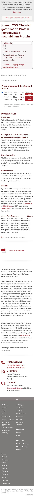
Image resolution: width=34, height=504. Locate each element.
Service (4, 468)
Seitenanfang (29, 494)
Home (4, 454)
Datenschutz (6, 483)
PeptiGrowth (9, 57)
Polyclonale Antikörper (20, 424)
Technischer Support (6, 461)
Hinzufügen (29, 94)
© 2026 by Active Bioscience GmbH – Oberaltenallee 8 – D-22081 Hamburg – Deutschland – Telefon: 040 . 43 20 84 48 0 (17, 491)
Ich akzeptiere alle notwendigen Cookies (17, 18)
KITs (24, 52)
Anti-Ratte (19, 411)
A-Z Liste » (6, 65)
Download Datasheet (16, 250)
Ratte (3, 414)
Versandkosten (25, 335)
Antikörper (16, 52)
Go (4, 45)
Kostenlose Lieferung (14, 388)
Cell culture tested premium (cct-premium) (7, 430)
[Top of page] (17, 398)
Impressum (5, 480)
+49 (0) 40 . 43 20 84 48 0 (15, 365)
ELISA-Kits (20, 429)
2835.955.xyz (27, 204)
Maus (3, 411)
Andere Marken (9, 60)
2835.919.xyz (5, 208)
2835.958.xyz (7, 206)
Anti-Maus (19, 408)
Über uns (5, 471)
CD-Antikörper (21, 414)
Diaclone (19, 57)
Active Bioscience (10, 55)
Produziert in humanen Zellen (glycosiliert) (8, 422)
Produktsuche (7, 43)
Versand (4, 465)
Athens (21, 55)
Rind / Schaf (6, 417)
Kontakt (4, 457)
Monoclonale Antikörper (20, 418)
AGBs (4, 477)
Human (4, 408)
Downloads (5, 474)
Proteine (7, 52)
